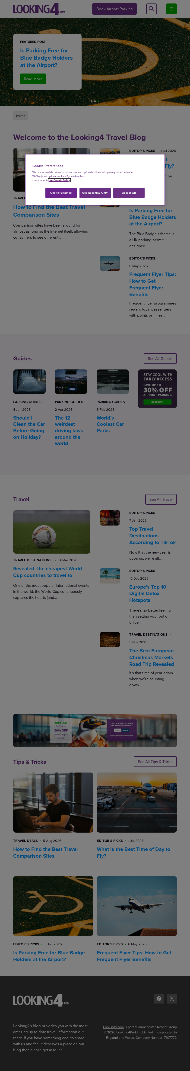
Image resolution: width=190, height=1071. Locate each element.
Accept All (129, 193)
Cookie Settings (61, 193)
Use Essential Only (95, 193)
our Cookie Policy (59, 180)
